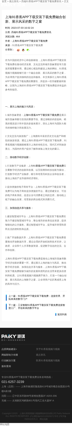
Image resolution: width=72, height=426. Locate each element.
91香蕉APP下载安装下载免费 (27, 45)
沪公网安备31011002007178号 (44, 416)
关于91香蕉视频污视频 (48, 349)
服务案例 (6, 366)
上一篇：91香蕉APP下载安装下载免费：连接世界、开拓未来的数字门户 (37, 297)
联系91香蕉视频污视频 (48, 360)
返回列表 (62, 314)
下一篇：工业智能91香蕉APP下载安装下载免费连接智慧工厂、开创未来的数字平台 (37, 306)
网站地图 (44, 419)
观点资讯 (40, 354)
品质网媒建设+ (9, 349)
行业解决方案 (9, 360)
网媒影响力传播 (10, 354)
